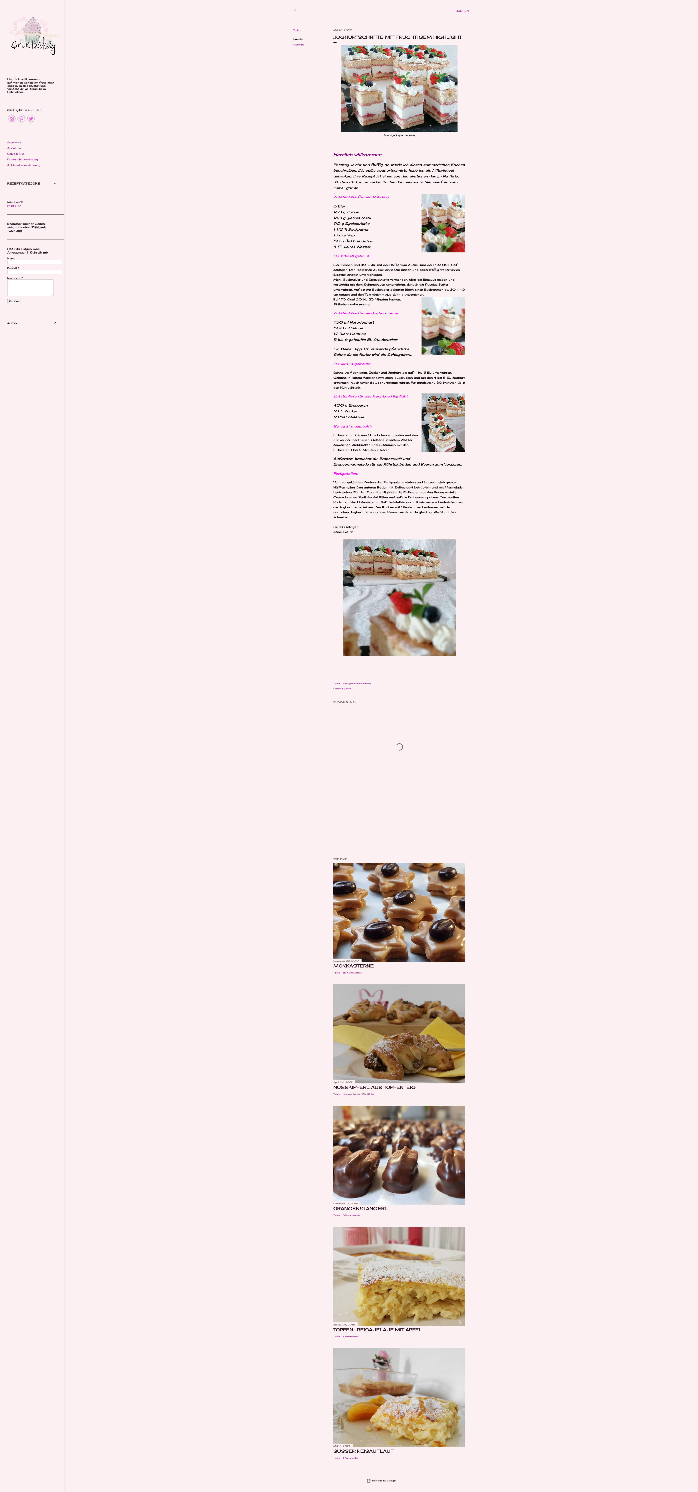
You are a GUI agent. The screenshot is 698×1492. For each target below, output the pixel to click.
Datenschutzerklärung (22, 159)
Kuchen (298, 44)
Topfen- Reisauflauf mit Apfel (377, 1329)
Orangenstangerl (360, 1208)
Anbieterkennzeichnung (23, 165)
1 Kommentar (350, 1336)
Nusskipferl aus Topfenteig (374, 1087)
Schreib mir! (15, 153)
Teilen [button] (297, 30)
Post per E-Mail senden (357, 683)
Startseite (14, 142)
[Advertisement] (399, 823)
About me (14, 148)
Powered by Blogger (384, 1480)
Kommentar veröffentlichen (359, 1094)
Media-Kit (14, 205)
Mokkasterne (353, 966)
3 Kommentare (351, 1215)
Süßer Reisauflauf (363, 1451)
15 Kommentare (352, 972)
